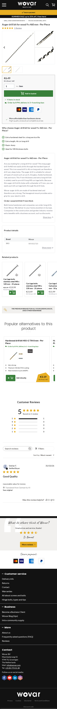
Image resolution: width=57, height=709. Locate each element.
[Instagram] (20, 678)
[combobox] (43, 455)
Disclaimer (28, 701)
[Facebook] (4, 678)
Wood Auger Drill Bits (37, 20)
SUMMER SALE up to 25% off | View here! (29, 16)
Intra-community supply (13, 620)
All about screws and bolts (14, 595)
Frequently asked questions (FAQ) (17, 636)
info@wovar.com (14, 665)
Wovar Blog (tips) (10, 616)
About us (6, 632)
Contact (5, 587)
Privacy (10, 701)
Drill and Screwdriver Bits (14, 20)
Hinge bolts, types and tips (14, 599)
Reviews (6, 641)
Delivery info (8, 579)
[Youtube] (10, 678)
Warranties (7, 591)
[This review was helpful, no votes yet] (47, 500)
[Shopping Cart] (53, 4)
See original (7, 490)
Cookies (18, 701)
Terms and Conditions (42, 701)
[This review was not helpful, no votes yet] (51, 500)
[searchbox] (15, 448)
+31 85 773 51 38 (12, 668)
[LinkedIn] (15, 678)
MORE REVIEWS (27, 544)
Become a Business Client (13, 612)
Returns (5, 583)
